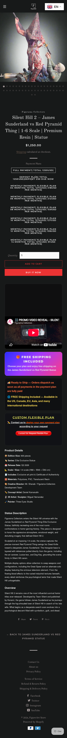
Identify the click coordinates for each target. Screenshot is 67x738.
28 (25, 90)
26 (19, 90)
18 (56, 86)
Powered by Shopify (33, 721)
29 (28, 90)
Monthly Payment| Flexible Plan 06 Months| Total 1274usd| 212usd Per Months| (33, 198)
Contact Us (33, 661)
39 (60, 90)
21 (3, 90)
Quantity (12, 255)
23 (10, 90)
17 (53, 86)
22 (7, 90)
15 (47, 86)
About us (33, 666)
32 (38, 90)
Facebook (35, 695)
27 (22, 90)
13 (41, 86)
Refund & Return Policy (33, 683)
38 (56, 90)
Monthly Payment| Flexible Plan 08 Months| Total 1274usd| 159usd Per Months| (33, 209)
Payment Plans (33, 163)
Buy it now (33, 272)
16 (50, 86)
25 (16, 90)
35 (47, 90)
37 (53, 90)
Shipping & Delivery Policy (34, 688)
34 (44, 90)
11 (35, 86)
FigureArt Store (37, 717)
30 (32, 90)
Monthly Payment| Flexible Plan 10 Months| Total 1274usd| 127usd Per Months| (33, 220)
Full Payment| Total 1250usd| (33, 170)
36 (50, 90)
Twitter (35, 700)
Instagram (35, 705)
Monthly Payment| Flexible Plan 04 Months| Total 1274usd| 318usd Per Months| (33, 187)
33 (41, 90)
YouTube (35, 710)
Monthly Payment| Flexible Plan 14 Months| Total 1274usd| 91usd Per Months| (33, 242)
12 (38, 86)
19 (60, 86)
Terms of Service (33, 678)
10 (32, 86)
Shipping (21, 151)
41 (32, 94)
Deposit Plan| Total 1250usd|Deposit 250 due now (33, 178)
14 (44, 86)
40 (63, 90)
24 (13, 90)
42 (35, 94)
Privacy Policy (33, 671)
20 (63, 86)
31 (35, 90)
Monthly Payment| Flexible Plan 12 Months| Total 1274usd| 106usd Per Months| (33, 231)
